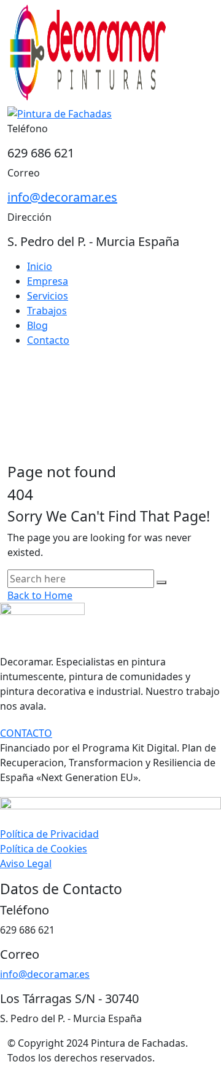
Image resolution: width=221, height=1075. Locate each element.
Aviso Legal (26, 863)
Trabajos (47, 310)
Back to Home (39, 595)
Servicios (47, 296)
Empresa (47, 281)
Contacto (48, 340)
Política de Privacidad (49, 834)
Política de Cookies (43, 848)
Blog (37, 325)
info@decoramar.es (62, 197)
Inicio (39, 266)
